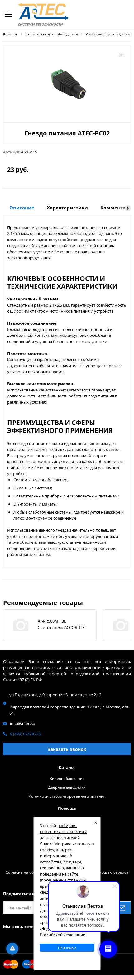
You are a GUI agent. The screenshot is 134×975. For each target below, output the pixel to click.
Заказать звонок (67, 749)
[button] (128, 208)
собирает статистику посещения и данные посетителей (63, 831)
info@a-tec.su (22, 723)
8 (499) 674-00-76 (25, 734)
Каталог (67, 767)
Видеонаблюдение (67, 778)
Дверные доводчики (67, 787)
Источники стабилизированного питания (67, 796)
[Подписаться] (121, 908)
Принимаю (67, 947)
